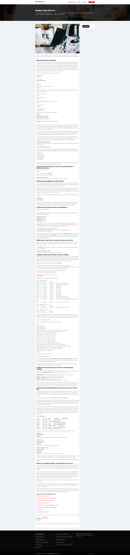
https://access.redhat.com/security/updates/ (45, 500)
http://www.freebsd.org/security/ (42, 502)
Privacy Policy (38, 547)
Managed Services (72, 2)
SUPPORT (92, 2)
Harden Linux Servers (60, 542)
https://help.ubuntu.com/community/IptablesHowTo (46, 272)
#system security (62, 14)
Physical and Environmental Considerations (64, 536)
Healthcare (37, 539)
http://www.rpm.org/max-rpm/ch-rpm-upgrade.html (46, 498)
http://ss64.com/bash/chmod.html (67, 224)
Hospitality (42, 539)
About (79, 2)
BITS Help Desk (39, 2)
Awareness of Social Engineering (62, 534)
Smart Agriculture (44, 542)
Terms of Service (38, 544)
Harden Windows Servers (60, 539)
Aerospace (37, 536)
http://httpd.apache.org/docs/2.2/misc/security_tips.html (47, 505)
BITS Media (44, 518)
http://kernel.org (39, 509)
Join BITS (85, 2)
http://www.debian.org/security (42, 496)
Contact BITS (85, 26)
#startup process (56, 14)
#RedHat (41, 14)
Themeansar (57, 553)
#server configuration (49, 14)
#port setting (37, 14)
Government (37, 542)
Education (42, 536)
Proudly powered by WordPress (40, 553)
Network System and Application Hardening (64, 544)
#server (44, 14)
